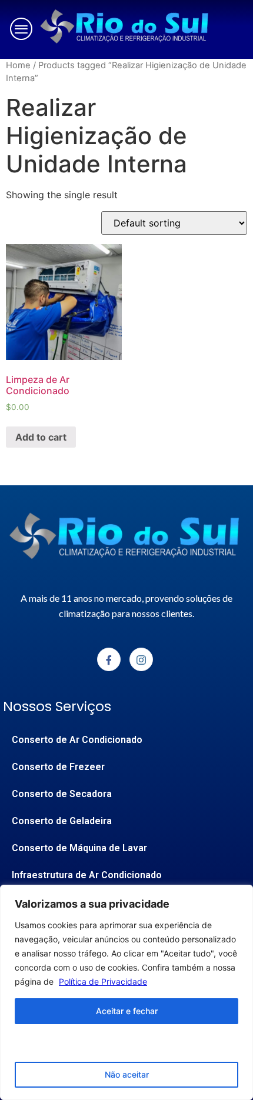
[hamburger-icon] (18, 29)
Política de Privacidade (103, 981)
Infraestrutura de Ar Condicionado (87, 875)
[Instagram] (141, 659)
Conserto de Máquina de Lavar (79, 848)
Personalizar (127, 1043)
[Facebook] (109, 659)
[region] (126, 992)
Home (18, 65)
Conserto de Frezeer (58, 766)
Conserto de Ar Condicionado (77, 739)
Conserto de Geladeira (62, 820)
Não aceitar (127, 1074)
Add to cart (40, 437)
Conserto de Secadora (62, 793)
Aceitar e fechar (127, 1011)
